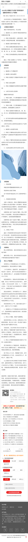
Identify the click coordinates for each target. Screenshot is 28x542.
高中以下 (6, 470)
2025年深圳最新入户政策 (9, 421)
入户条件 (11, 3)
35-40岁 (14, 461)
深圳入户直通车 (5, 1)
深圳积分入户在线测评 (7, 507)
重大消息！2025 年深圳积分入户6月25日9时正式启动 (15, 419)
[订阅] (11, 530)
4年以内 (14, 479)
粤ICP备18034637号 (16, 537)
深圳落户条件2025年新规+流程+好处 (11, 423)
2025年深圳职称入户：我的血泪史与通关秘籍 (13, 414)
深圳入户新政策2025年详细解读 (10, 416)
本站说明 (20, 507)
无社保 (6, 479)
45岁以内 (21, 461)
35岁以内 (6, 461)
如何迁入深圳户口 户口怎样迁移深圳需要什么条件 (16, 440)
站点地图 (4, 509)
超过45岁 (6, 464)
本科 (21, 470)
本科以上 (6, 473)
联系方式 (12, 507)
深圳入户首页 (4, 3)
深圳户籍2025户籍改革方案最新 (10, 425)
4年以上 (21, 479)
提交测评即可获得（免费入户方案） (13, 407)
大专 (14, 470)
